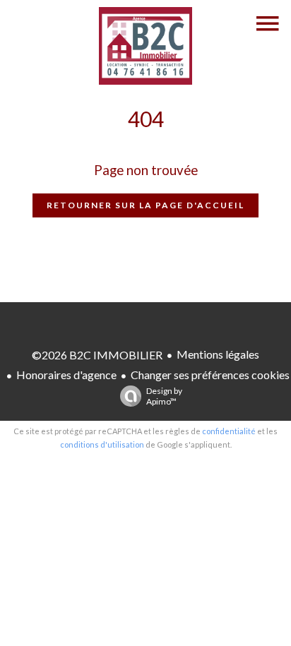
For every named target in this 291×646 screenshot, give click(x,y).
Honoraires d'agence (66, 374)
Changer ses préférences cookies (210, 374)
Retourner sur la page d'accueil (145, 205)
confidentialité (229, 431)
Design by (164, 396)
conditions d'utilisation (102, 444)
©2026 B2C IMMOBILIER (97, 354)
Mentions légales (218, 354)
